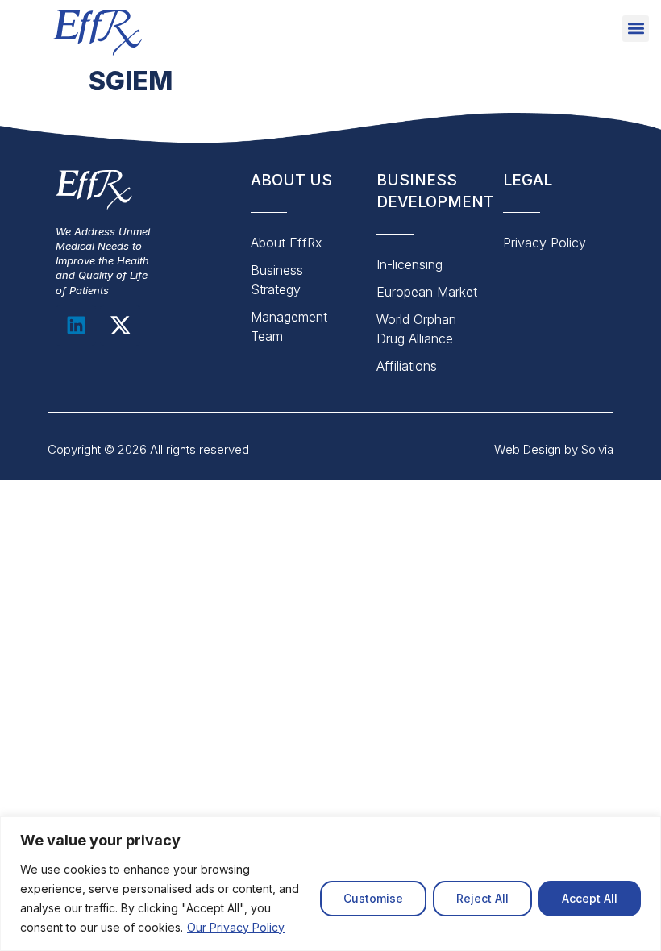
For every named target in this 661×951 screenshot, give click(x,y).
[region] (330, 883)
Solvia (597, 449)
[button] (635, 28)
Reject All (482, 898)
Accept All (589, 898)
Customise (373, 898)
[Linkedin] (76, 325)
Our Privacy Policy (236, 927)
